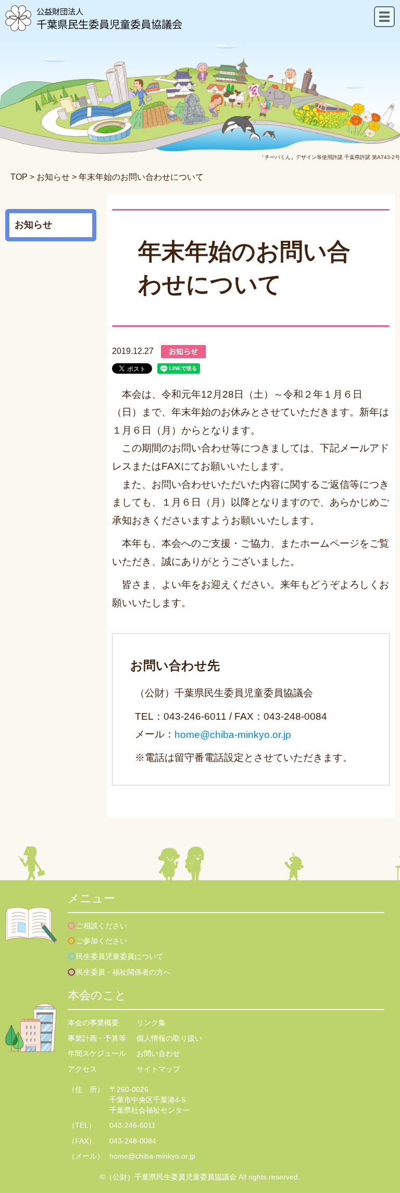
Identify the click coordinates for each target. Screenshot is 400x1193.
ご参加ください (101, 941)
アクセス (82, 1069)
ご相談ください (101, 925)
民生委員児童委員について (120, 956)
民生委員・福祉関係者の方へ (123, 972)
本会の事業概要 (93, 1022)
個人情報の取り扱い (169, 1038)
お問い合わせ (158, 1053)
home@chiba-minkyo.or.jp (232, 734)
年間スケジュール (97, 1053)
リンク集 (151, 1022)
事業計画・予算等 (97, 1038)
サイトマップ (158, 1069)
